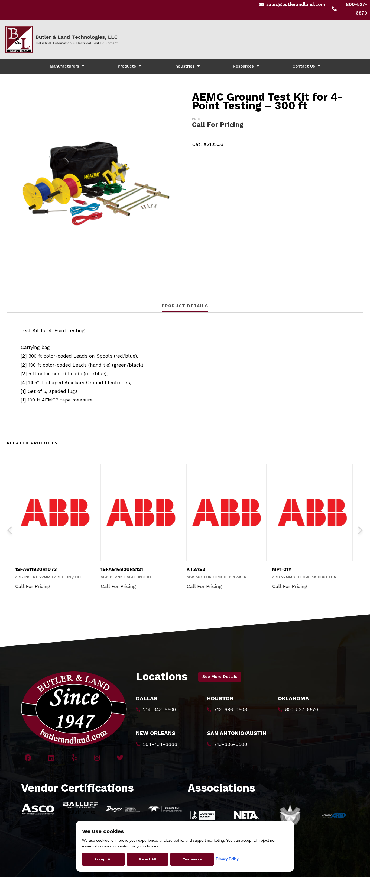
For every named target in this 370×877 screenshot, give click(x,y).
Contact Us (304, 66)
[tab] (185, 305)
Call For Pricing (218, 125)
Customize (192, 859)
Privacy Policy (227, 859)
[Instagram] (97, 757)
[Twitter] (120, 757)
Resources (243, 66)
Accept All (103, 859)
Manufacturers (64, 66)
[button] (219, 677)
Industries (184, 66)
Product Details (185, 305)
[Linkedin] (51, 757)
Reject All (147, 859)
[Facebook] (28, 757)
